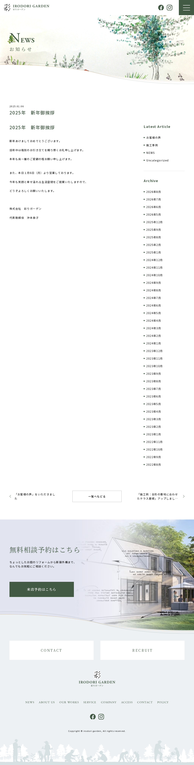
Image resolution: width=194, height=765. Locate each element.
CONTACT (51, 650)
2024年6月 (153, 305)
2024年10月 (154, 275)
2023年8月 (153, 381)
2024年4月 (153, 320)
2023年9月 (153, 373)
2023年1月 (153, 434)
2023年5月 (153, 404)
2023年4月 (153, 411)
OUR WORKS (69, 702)
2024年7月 (153, 298)
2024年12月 (154, 260)
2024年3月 (153, 328)
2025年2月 (153, 245)
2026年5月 (153, 214)
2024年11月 (154, 267)
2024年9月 (153, 283)
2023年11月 (154, 358)
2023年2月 (153, 427)
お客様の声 (153, 137)
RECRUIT (142, 650)
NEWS (150, 153)
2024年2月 (153, 336)
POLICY (163, 702)
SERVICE (89, 702)
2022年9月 (153, 457)
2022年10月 (154, 449)
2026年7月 (153, 199)
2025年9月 (153, 230)
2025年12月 (154, 222)
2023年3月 (153, 419)
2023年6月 (153, 396)
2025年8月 (153, 237)
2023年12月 (154, 351)
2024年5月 (153, 313)
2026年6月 (153, 207)
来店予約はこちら (41, 589)
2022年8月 (153, 464)
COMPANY (109, 702)
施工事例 (152, 145)
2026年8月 (153, 192)
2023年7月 (153, 389)
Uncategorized (157, 160)
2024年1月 (153, 343)
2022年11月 (154, 442)
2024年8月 (153, 290)
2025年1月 (153, 252)
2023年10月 (154, 366)
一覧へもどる (97, 496)
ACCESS (127, 702)
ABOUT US (47, 702)
